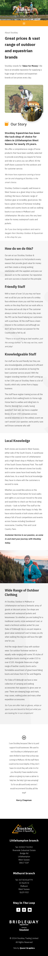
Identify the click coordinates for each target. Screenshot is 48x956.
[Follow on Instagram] (24, 910)
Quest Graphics (27, 948)
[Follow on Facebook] (18, 910)
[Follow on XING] (30, 910)
